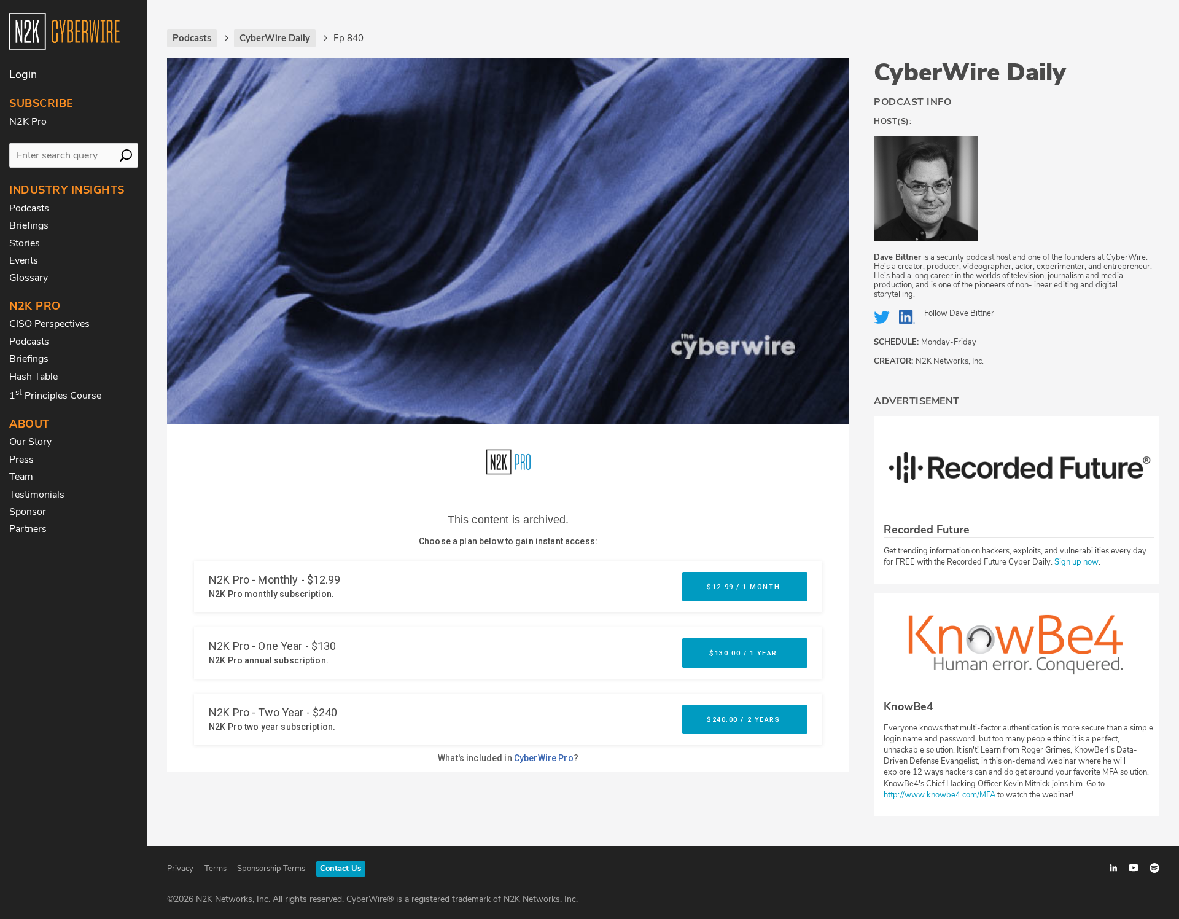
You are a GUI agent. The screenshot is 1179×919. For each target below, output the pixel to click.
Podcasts (29, 208)
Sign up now (1076, 562)
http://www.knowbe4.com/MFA (939, 794)
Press (21, 459)
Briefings (29, 225)
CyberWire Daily (970, 72)
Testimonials (36, 494)
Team (21, 476)
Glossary (28, 277)
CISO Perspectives (49, 323)
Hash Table (33, 376)
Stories (24, 243)
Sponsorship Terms (271, 868)
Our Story (30, 441)
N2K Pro (28, 121)
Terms (215, 868)
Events (23, 260)
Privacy (180, 868)
